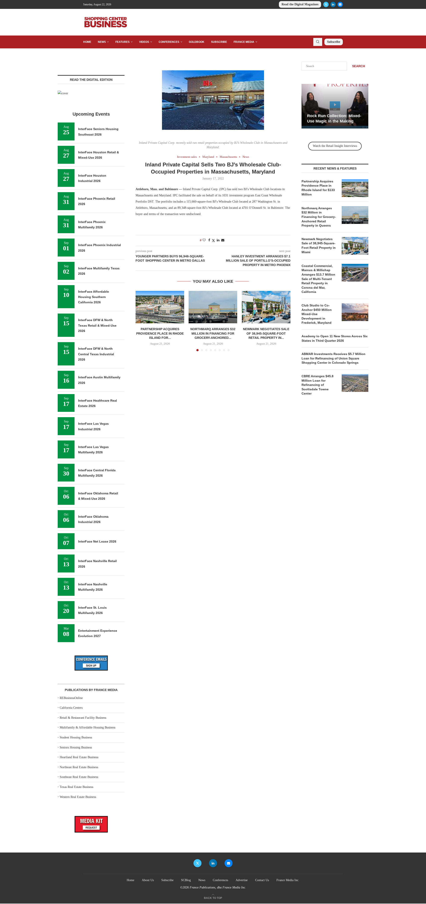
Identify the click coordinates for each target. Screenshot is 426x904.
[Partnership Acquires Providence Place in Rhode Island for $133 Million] (160, 307)
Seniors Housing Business (76, 747)
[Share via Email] (222, 240)
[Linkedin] (333, 4)
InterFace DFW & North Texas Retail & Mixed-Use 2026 (97, 325)
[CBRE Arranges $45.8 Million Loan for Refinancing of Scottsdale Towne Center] (355, 383)
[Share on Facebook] (209, 240)
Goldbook (196, 41)
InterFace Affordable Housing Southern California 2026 (93, 297)
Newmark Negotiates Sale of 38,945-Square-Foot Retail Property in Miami (319, 245)
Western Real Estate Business (78, 797)
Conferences (169, 41)
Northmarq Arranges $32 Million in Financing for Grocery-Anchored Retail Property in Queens (319, 216)
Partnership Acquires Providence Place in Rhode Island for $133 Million (318, 188)
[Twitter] (326, 4)
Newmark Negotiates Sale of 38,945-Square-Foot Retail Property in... (266, 333)
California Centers (71, 707)
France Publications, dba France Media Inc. (218, 887)
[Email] (340, 4)
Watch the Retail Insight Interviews (335, 146)
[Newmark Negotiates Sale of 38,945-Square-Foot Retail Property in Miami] (266, 307)
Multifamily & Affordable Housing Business (87, 727)
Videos (144, 41)
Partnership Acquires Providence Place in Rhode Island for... (160, 333)
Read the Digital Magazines (300, 4)
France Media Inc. (287, 880)
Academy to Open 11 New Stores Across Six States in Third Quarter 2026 (335, 338)
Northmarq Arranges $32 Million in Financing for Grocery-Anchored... (212, 333)
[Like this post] (204, 240)
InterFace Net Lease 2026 (97, 541)
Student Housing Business (76, 737)
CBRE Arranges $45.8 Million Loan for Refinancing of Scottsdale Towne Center (317, 384)
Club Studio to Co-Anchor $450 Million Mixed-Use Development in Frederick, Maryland (317, 314)
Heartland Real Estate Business (79, 757)
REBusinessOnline (71, 698)
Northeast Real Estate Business (79, 767)
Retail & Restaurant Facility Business (83, 717)
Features (122, 41)
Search (358, 66)
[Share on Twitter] (213, 241)
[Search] (317, 42)
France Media (244, 41)
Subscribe (219, 41)
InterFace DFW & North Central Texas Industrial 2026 (96, 354)
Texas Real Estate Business (76, 787)
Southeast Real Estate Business (79, 777)
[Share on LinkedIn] (218, 240)
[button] (141, 321)
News (102, 41)
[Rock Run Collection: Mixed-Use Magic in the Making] (335, 106)
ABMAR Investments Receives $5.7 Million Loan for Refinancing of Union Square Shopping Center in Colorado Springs (333, 358)
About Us (148, 880)
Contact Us (262, 880)
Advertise (242, 880)
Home (87, 41)
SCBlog (186, 880)
